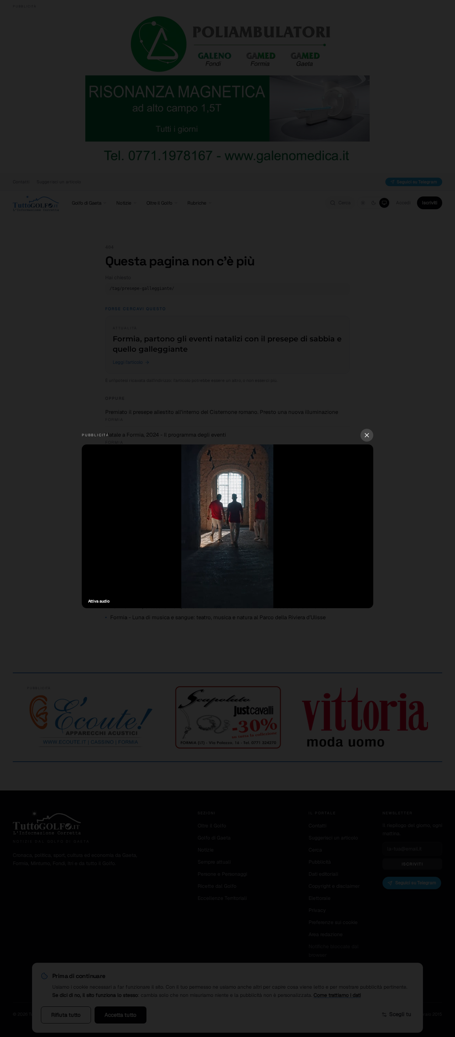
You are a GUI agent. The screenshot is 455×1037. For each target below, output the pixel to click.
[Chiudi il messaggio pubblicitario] (366, 435)
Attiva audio (98, 601)
